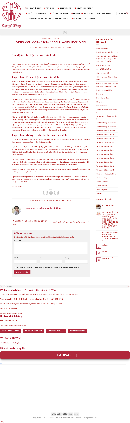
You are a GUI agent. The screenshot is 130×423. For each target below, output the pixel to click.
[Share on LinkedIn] (58, 193)
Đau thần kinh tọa (102, 98)
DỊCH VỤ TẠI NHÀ (78, 18)
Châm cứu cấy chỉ (102, 73)
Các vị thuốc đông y (103, 65)
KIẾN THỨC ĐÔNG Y (61, 18)
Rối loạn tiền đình (102, 106)
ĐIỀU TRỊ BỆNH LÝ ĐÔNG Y (85, 8)
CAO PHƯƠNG (108, 205)
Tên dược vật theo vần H (105, 170)
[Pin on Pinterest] (54, 193)
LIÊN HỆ (92, 18)
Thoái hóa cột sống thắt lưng (106, 174)
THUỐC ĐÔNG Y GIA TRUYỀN (37, 13)
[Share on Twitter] (47, 193)
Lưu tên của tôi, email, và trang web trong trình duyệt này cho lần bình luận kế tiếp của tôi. (48, 267)
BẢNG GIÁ (76, 13)
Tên (16, 258)
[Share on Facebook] (43, 193)
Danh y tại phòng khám (104, 90)
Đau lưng (99, 94)
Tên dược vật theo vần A (105, 146)
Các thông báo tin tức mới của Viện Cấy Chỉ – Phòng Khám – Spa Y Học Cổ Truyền (107, 58)
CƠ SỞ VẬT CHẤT (65, 8)
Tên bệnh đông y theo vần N (106, 127)
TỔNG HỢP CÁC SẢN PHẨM (60, 13)
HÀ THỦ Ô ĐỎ (107, 258)
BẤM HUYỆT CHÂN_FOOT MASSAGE (39, 18)
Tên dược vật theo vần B (105, 150)
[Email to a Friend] (51, 193)
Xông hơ (99, 193)
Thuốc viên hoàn (102, 182)
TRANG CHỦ (50, 8)
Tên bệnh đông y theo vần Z (51, 38)
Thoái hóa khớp (101, 178)
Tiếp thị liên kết (101, 186)
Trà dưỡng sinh (101, 189)
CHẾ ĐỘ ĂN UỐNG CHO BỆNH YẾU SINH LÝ (70, 222)
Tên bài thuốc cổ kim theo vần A (106, 111)
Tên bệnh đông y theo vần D (106, 123)
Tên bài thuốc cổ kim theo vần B (106, 117)
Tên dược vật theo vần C (105, 154)
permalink (70, 200)
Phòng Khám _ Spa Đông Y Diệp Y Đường (58, 47)
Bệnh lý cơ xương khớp (104, 52)
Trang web (68, 258)
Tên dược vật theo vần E (104, 162)
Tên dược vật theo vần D (105, 158)
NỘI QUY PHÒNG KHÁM (34, 8)
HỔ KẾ (104, 252)
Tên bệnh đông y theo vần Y (105, 138)
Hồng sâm (99, 102)
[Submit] (128, 286)
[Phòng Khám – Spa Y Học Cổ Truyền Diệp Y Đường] (12, 15)
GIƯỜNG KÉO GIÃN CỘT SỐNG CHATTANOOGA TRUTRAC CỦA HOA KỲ (110, 236)
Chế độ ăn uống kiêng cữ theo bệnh (106, 78)
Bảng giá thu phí (102, 48)
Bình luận (18, 240)
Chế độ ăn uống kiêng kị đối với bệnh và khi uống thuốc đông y (107, 85)
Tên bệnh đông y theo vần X (105, 134)
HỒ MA (105, 245)
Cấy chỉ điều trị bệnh (103, 69)
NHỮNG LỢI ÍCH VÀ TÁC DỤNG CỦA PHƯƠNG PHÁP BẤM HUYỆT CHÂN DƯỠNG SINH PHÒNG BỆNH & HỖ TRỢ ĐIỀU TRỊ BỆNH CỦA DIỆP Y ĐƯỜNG (110, 220)
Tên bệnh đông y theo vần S (105, 130)
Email (42, 258)
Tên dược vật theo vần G (105, 166)
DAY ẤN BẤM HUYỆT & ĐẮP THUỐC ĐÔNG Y (97, 13)
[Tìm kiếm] (65, 32)
